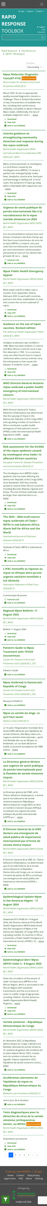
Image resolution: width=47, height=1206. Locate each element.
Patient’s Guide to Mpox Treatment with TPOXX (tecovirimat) (18, 651)
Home (10, 1175)
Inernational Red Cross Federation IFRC (22, 153)
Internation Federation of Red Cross (20, 584)
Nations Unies (10, 720)
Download (11, 119)
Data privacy (33, 1175)
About (29, 1178)
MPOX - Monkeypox (15, 53)
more (35, 115)
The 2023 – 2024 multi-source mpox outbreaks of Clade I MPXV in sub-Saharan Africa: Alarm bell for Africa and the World (21, 524)
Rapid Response (9, 50)
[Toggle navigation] (41, 4)
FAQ (21, 1178)
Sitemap (39, 1178)
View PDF (11, 122)
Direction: (30, 63)
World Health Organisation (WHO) (19, 279)
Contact (20, 1175)
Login (22, 11)
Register (30, 11)
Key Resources (29, 50)
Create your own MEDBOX (18, 1171)
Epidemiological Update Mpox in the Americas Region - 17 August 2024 (22, 900)
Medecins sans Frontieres (15, 1093)
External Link (13, 260)
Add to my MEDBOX (15, 125)
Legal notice (10, 1178)
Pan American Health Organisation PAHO (23, 331)
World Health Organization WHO (19, 149)
